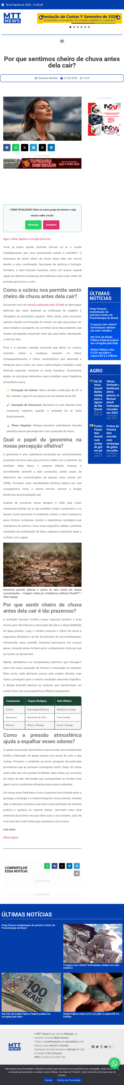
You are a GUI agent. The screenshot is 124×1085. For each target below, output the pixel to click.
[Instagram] (101, 1047)
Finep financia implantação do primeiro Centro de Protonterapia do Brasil (104, 313)
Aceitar (48, 1080)
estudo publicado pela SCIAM (45, 304)
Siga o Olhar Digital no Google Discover (27, 239)
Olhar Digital (10, 837)
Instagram (51, 224)
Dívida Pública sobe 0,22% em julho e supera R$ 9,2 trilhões (103, 352)
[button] (62, 41)
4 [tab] (81, 27)
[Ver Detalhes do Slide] (104, 119)
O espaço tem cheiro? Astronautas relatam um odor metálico (103, 327)
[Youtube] (106, 1047)
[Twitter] (97, 1047)
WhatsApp (33, 224)
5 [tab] (85, 27)
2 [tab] (74, 27)
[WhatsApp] (42, 163)
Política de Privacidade (69, 1080)
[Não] (119, 1074)
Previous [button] (41, 17)
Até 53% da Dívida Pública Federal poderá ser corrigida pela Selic (104, 340)
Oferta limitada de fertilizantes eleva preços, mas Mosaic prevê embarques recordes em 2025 (114, 397)
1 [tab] (70, 27)
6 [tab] (89, 27)
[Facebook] (93, 1047)
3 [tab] (78, 27)
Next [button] (118, 17)
